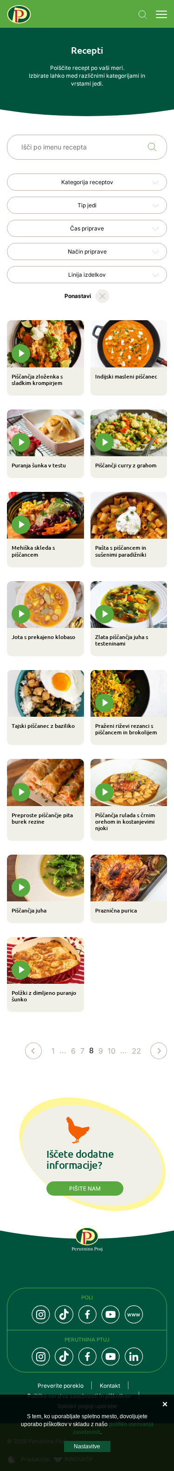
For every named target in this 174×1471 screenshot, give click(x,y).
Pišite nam (85, 1188)
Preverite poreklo (61, 1385)
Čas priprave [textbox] (87, 228)
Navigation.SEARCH (142, 14)
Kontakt (110, 1385)
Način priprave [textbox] (87, 251)
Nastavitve (87, 1446)
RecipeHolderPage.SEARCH (152, 147)
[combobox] (87, 182)
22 (136, 1051)
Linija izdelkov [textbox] (87, 274)
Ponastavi (77, 295)
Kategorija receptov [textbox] (87, 182)
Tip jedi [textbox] (87, 205)
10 (112, 1051)
